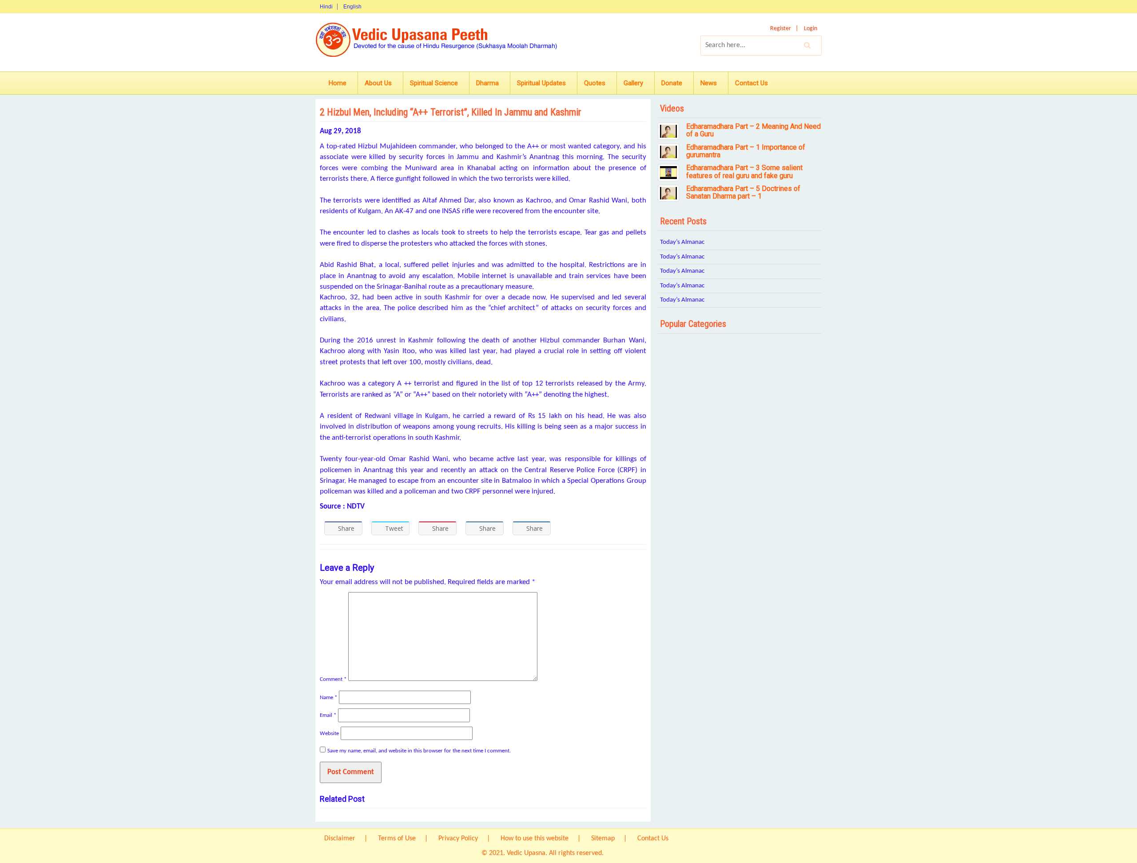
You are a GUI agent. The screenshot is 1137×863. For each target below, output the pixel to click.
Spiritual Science (434, 83)
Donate (671, 83)
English (352, 7)
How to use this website (534, 838)
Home (337, 83)
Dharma (487, 83)
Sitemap (603, 838)
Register (780, 28)
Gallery (633, 83)
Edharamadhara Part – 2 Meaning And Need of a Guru (753, 130)
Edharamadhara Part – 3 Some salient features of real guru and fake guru (744, 171)
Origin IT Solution (630, 853)
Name (328, 697)
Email (328, 715)
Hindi (326, 7)
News (708, 83)
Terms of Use (397, 838)
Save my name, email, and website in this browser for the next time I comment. (419, 751)
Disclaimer (339, 838)
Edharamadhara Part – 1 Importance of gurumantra (745, 151)
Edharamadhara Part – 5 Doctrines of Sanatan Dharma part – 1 (743, 192)
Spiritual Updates (541, 83)
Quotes (594, 83)
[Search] (807, 45)
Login (810, 28)
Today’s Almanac (682, 242)
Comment (333, 679)
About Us (378, 83)
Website (329, 733)
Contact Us (751, 83)
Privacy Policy (458, 838)
